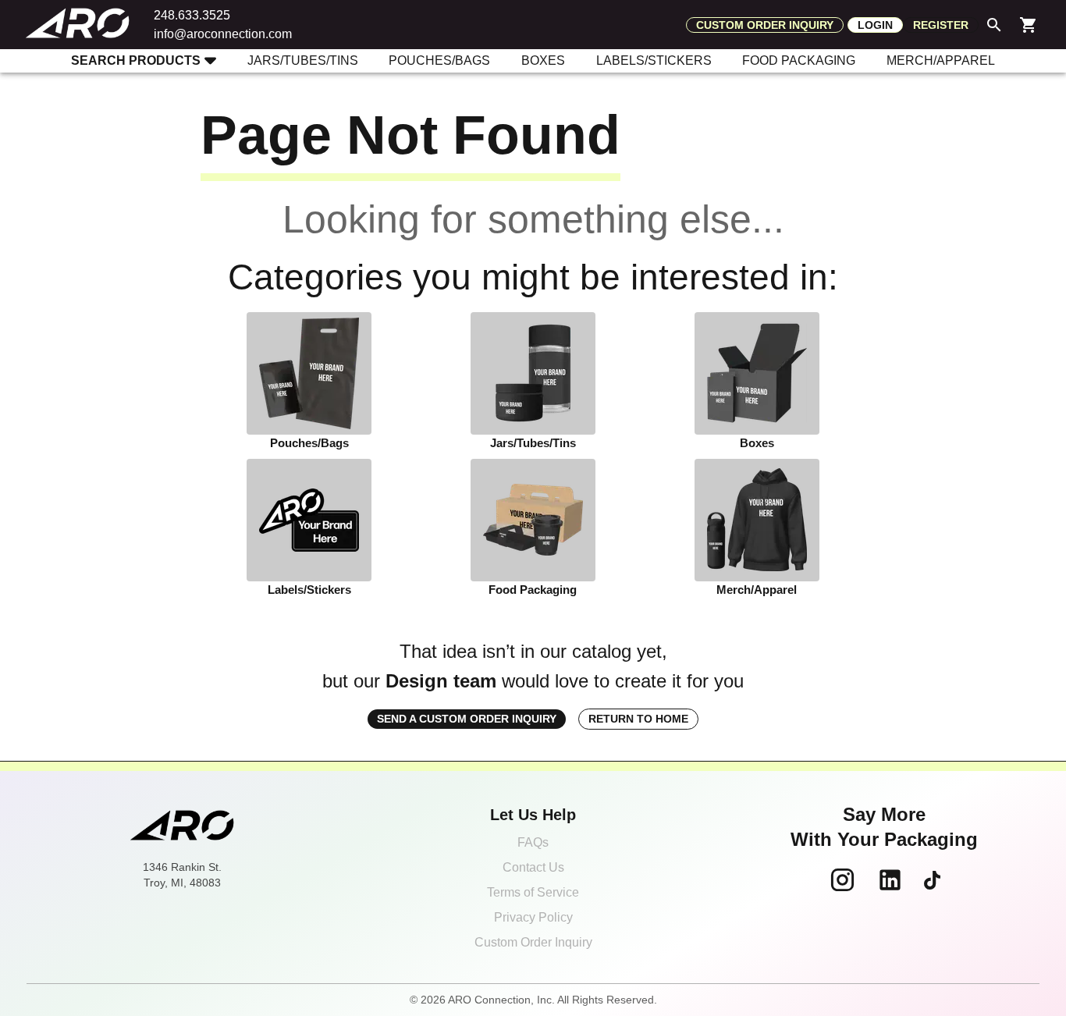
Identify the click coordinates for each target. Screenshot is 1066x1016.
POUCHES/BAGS (439, 60)
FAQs (533, 842)
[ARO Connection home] (182, 826)
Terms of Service (533, 892)
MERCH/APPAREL (941, 60)
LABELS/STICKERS (654, 60)
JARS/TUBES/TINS (302, 60)
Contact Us (533, 867)
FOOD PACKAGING (798, 60)
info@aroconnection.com (223, 34)
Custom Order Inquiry (533, 942)
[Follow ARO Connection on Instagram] (842, 880)
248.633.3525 (192, 15)
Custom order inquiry (764, 25)
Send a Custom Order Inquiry (466, 718)
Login (875, 25)
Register (940, 25)
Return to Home (638, 718)
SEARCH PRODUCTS (136, 60)
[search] (994, 25)
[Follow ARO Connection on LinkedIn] (890, 880)
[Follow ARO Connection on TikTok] (932, 880)
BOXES (543, 60)
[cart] (1028, 25)
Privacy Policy (533, 917)
